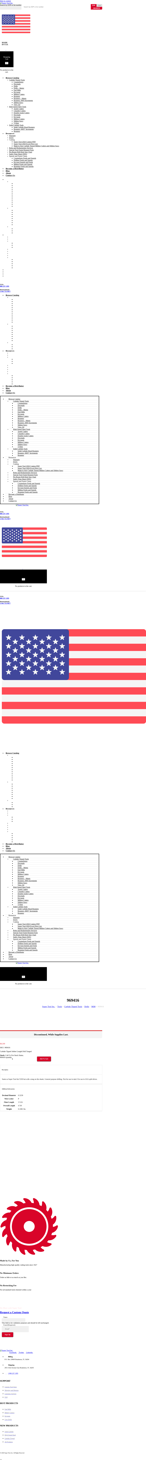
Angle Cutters (19, 109)
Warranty (12, 136)
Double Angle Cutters (21, 113)
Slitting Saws (18, 103)
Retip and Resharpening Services (21, 148)
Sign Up (7, 1334)
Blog (10, 272)
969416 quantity (6, 1057)
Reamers (17, 96)
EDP (93, 5)
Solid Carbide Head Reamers (24, 127)
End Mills (17, 90)
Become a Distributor (15, 169)
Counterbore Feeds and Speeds (25, 158)
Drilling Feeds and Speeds (23, 160)
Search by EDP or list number (10, 5)
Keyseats (17, 92)
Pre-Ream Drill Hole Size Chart (20, 152)
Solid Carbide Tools (16, 125)
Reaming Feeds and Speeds (27, 268)
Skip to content (5, 1)
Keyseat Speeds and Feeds (23, 162)
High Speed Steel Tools (17, 107)
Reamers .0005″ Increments (24, 129)
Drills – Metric (19, 88)
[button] (6, 63)
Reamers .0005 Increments (23, 100)
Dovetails (17, 84)
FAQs (11, 138)
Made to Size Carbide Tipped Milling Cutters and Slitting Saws (36, 146)
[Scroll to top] (1, 1459)
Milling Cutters (19, 94)
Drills (16, 86)
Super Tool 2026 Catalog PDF (25, 142)
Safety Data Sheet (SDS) (18, 154)
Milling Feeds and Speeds (23, 164)
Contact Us (10, 175)
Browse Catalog (12, 78)
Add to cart (44, 1059)
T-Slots (16, 123)
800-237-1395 (4, 286)
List (99, 5)
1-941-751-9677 (5, 291)
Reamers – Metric (20, 98)
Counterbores (18, 82)
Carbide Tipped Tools (17, 80)
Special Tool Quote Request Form (21, 150)
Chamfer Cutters (20, 111)
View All (17, 105)
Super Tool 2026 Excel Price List (26, 144)
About (10, 274)
